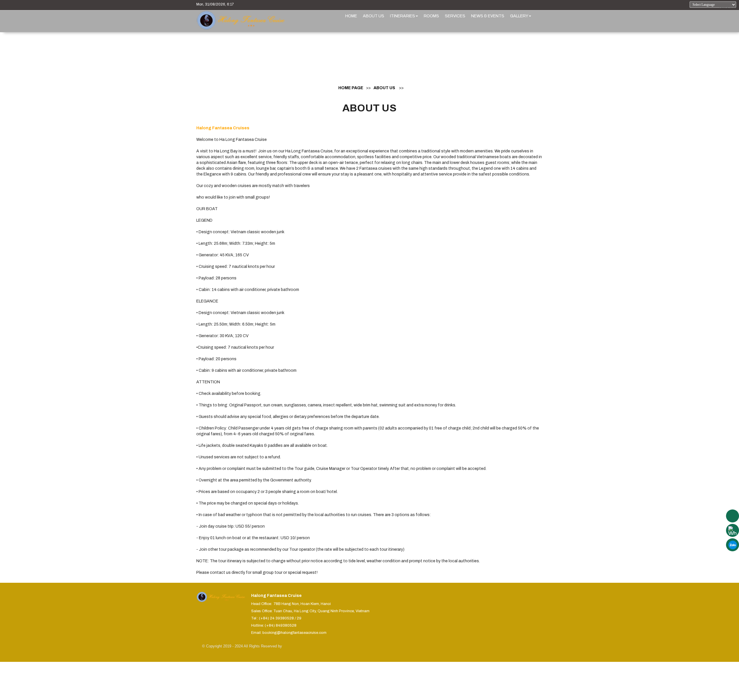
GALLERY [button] (519, 16)
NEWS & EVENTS (487, 16)
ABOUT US (373, 16)
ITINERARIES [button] (402, 16)
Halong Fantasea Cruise (276, 595)
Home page (350, 88)
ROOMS (431, 16)
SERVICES (455, 16)
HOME (351, 16)
